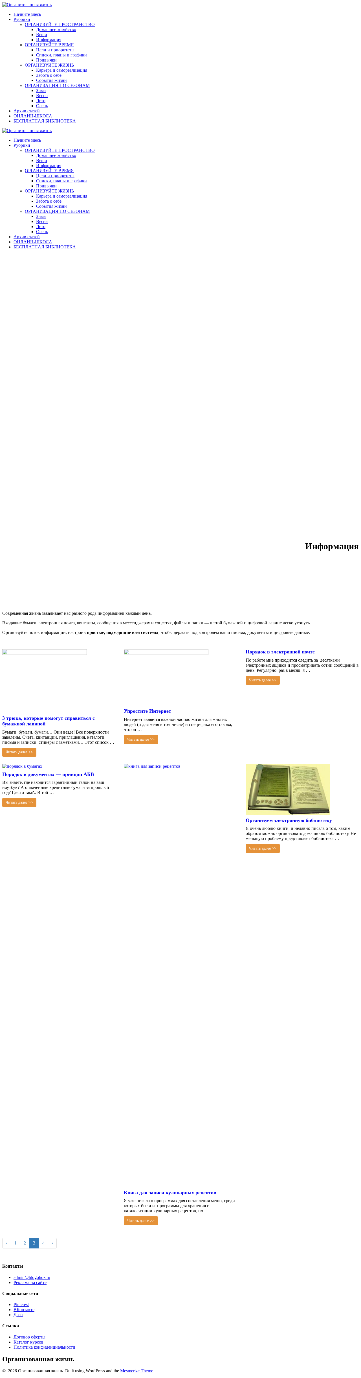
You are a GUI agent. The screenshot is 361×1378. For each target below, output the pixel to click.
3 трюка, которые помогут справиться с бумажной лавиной (48, 721)
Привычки (46, 60)
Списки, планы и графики (61, 55)
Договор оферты (29, 1337)
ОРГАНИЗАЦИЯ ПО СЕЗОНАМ (57, 85)
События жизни (51, 80)
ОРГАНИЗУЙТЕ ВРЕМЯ (49, 44)
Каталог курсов (28, 1342)
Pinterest (21, 1304)
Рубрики (22, 19)
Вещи (41, 34)
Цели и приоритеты (55, 49)
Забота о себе (48, 75)
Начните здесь (27, 14)
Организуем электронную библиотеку (289, 820)
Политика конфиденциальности (44, 1347)
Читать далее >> (19, 752)
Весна (42, 95)
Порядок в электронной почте (280, 652)
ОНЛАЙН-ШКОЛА (33, 115)
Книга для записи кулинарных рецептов (170, 1192)
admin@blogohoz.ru (32, 1277)
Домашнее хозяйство (56, 29)
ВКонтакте (24, 1309)
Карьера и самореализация (61, 70)
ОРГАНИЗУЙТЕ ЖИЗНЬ (49, 65)
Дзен (18, 1314)
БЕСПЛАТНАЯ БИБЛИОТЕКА (45, 121)
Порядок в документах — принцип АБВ (48, 774)
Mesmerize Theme (136, 1370)
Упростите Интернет (147, 711)
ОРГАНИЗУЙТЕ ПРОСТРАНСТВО (60, 24)
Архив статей (27, 110)
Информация (48, 39)
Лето (40, 100)
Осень (42, 105)
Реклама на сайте (30, 1282)
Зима (41, 90)
